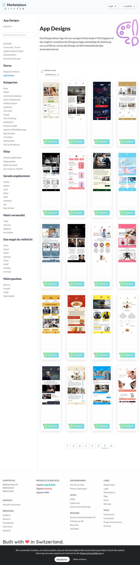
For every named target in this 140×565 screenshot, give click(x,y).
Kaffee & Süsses (10, 103)
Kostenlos (53, 141)
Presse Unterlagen (78, 488)
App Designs (11, 20)
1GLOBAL (74, 529)
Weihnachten (8, 141)
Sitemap (107, 504)
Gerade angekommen (12, 158)
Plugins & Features (11, 72)
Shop (5, 88)
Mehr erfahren (79, 559)
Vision (6, 253)
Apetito (6, 182)
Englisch (6, 515)
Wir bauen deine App (12, 59)
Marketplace (109, 492)
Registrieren (109, 484)
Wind (5, 197)
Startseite (7, 44)
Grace (5, 260)
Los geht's (128, 6)
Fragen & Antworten (113, 522)
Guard (6, 249)
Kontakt (107, 526)
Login (111, 6)
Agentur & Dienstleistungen (14, 130)
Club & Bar (7, 111)
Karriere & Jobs (77, 484)
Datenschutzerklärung (80, 507)
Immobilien (8, 137)
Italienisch (7, 526)
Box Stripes (8, 232)
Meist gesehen (9, 161)
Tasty (5, 221)
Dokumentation (10, 55)
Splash (6, 186)
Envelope (7, 272)
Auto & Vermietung (11, 145)
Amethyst (7, 201)
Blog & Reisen (9, 133)
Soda (5, 189)
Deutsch (7, 26)
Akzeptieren (61, 559)
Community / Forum (12, 47)
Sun (5, 204)
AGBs (72, 499)
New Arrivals (8, 208)
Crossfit (6, 288)
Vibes (5, 245)
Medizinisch (8, 122)
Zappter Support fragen (13, 51)
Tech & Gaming (9, 118)
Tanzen (6, 115)
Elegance (7, 229)
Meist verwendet (10, 165)
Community (109, 518)
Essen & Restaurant (11, 100)
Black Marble (8, 296)
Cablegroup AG (77, 521)
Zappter (46, 484)
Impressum (75, 503)
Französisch (8, 523)
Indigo (6, 292)
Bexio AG (74, 525)
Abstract (7, 257)
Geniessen (7, 107)
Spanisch (7, 530)
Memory (6, 285)
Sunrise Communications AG (82, 517)
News (106, 500)
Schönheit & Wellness (12, 96)
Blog (106, 496)
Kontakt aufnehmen (12, 504)
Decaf (5, 264)
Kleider (6, 92)
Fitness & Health (10, 126)
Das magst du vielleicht (13, 169)
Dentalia (6, 268)
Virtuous (7, 225)
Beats (5, 193)
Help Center (109, 514)
